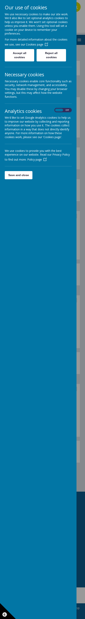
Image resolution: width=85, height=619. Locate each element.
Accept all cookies (19, 55)
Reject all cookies (51, 55)
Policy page (34, 159)
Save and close (18, 175)
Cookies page (34, 44)
